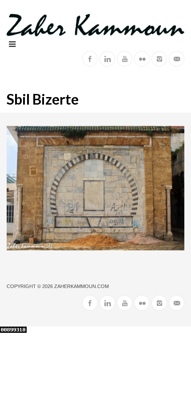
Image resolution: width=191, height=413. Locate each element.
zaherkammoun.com (81, 286)
